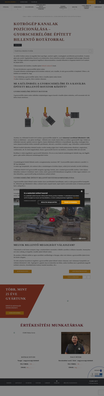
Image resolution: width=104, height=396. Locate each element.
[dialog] (52, 198)
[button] (49, 202)
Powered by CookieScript (30, 200)
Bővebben (76, 198)
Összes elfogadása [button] (70, 202)
